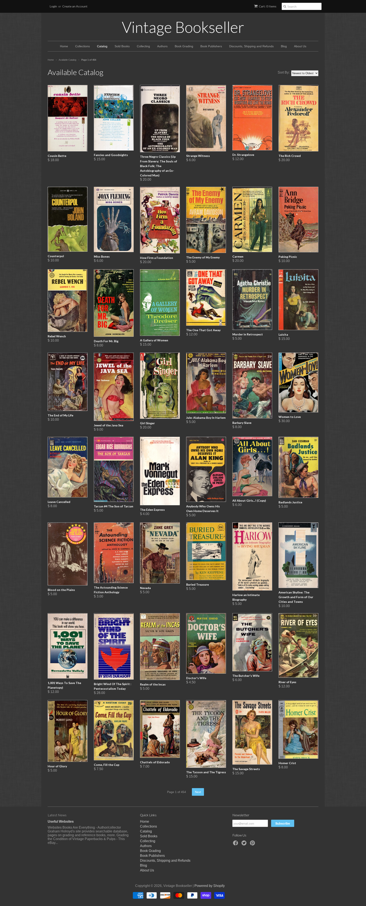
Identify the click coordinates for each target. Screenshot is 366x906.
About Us (300, 46)
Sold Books (122, 46)
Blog (284, 46)
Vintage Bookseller (183, 27)
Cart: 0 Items (267, 6)
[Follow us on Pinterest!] (253, 844)
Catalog (102, 46)
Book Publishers (211, 46)
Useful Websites (61, 821)
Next (198, 792)
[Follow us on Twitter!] (244, 844)
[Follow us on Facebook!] (236, 844)
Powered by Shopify (209, 886)
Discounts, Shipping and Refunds (251, 46)
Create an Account (74, 6)
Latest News (57, 815)
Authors (162, 46)
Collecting (143, 46)
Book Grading (184, 46)
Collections (82, 46)
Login (53, 6)
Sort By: (284, 72)
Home (64, 46)
